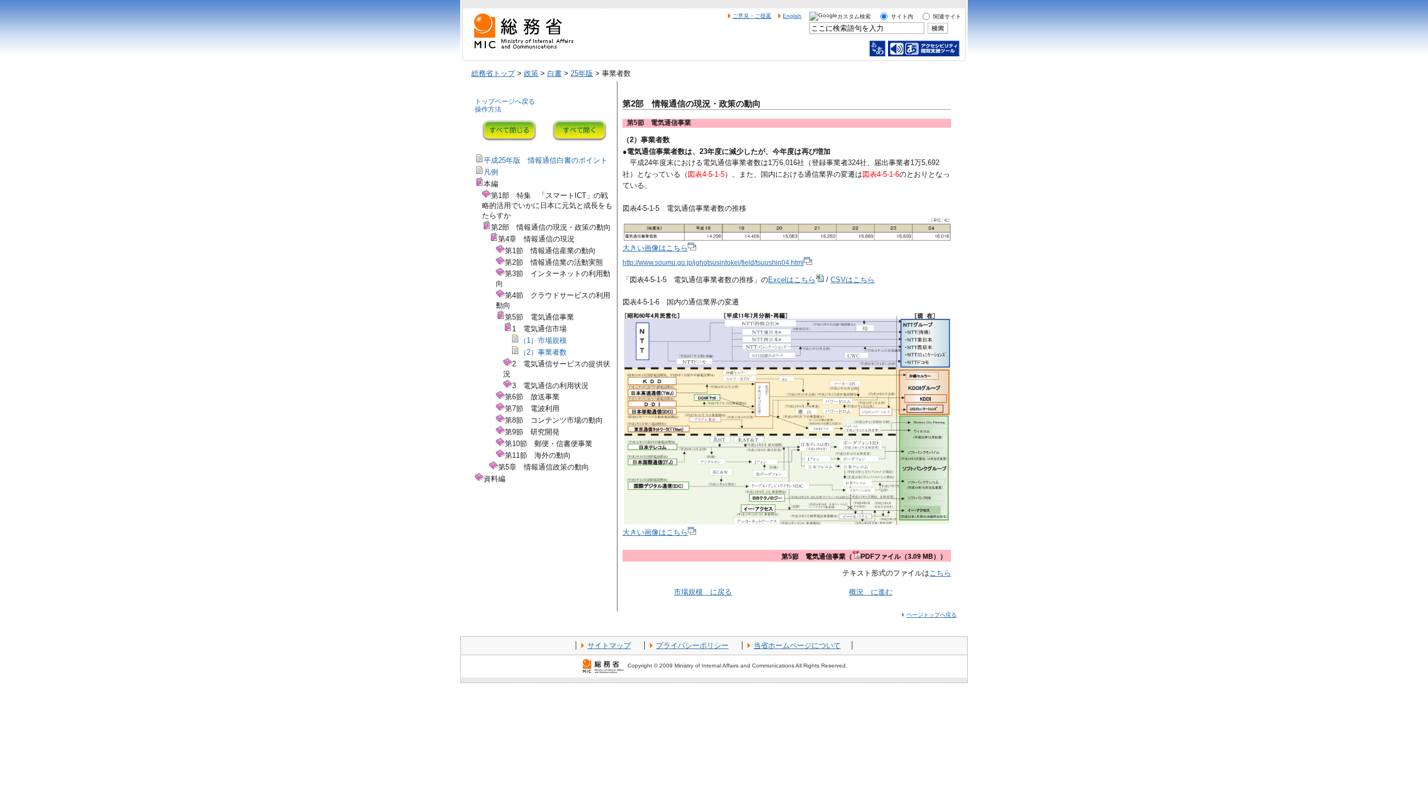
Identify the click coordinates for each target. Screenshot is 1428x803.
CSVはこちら (853, 279)
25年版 (582, 73)
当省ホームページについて (797, 645)
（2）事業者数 (543, 352)
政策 (531, 73)
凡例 (491, 172)
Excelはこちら (792, 279)
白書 (554, 73)
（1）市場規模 (543, 340)
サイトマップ (609, 645)
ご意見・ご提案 (751, 16)
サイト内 (902, 16)
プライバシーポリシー (692, 645)
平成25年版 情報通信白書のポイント (545, 160)
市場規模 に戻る (703, 592)
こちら (940, 573)
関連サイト (947, 16)
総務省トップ (493, 73)
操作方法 (488, 109)
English (792, 16)
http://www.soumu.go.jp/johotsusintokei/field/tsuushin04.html (713, 262)
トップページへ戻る (505, 101)
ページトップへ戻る (931, 615)
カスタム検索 (854, 16)
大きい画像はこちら (655, 248)
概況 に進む (871, 592)
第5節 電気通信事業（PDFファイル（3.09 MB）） (864, 556)
